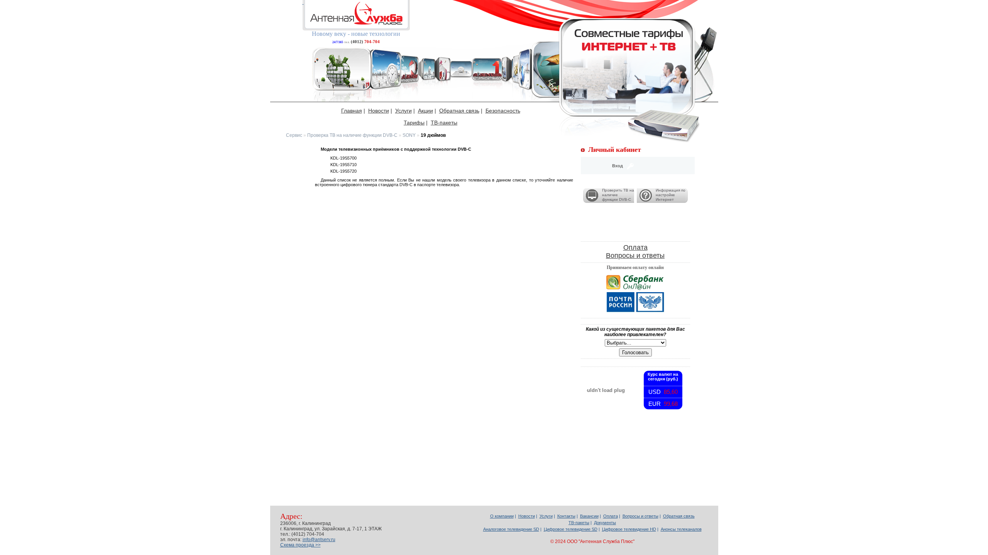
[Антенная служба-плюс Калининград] (356, 15)
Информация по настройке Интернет (670, 195)
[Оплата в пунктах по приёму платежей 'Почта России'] (635, 302)
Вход (617, 165)
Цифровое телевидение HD (629, 529)
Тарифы (414, 122)
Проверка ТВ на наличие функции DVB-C (352, 135)
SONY (409, 135)
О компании (502, 516)
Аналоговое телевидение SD (511, 529)
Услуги (403, 111)
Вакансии (589, 516)
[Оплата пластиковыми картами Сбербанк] (635, 282)
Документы (605, 522)
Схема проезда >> (300, 545)
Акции (425, 111)
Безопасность (503, 111)
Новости (378, 111)
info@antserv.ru (319, 539)
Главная (351, 111)
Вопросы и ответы (635, 255)
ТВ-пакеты (444, 122)
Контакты (566, 516)
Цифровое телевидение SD (570, 529)
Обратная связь (459, 111)
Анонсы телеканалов (681, 529)
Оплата (635, 247)
